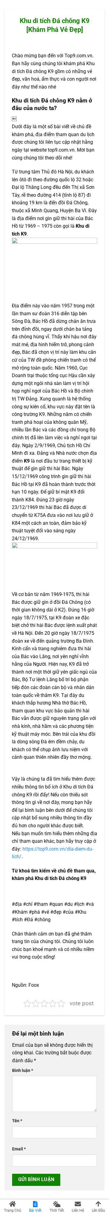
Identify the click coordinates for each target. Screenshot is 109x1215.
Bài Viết (35, 1210)
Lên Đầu (98, 1210)
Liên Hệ (78, 1210)
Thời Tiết (57, 1210)
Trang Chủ (12, 1210)
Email (19, 1149)
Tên (17, 1120)
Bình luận (22, 1070)
